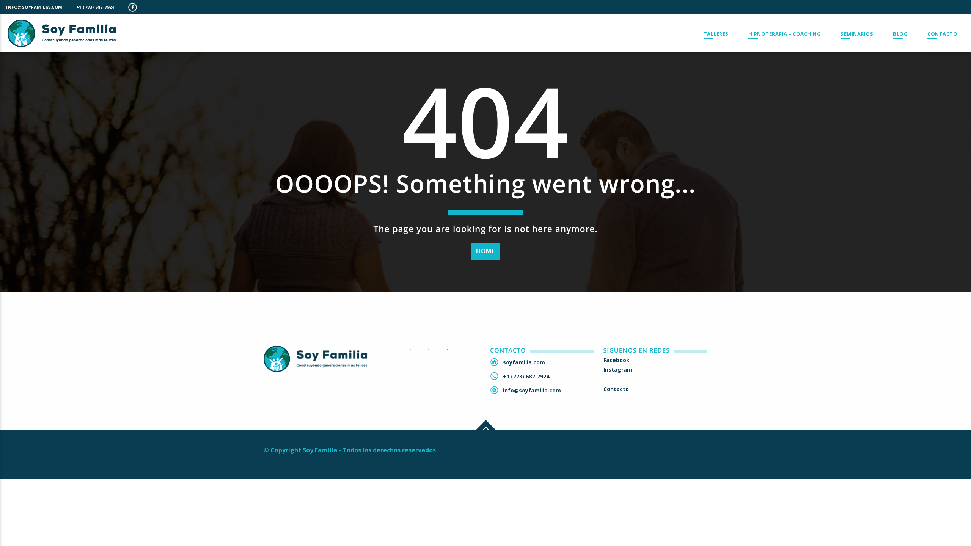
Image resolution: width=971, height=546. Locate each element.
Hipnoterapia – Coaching (784, 33)
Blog (900, 33)
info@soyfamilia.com (34, 7)
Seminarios (857, 33)
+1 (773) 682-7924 (95, 7)
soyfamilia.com (524, 362)
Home (485, 251)
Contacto (942, 33)
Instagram (617, 369)
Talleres (716, 33)
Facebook (616, 360)
